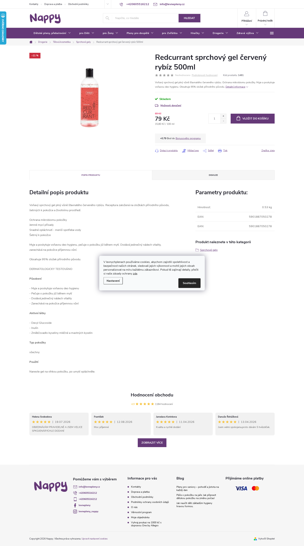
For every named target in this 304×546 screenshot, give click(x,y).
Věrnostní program (141, 512)
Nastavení (113, 281)
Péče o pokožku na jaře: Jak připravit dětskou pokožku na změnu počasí (196, 496)
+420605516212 (88, 493)
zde (135, 273)
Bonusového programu (188, 138)
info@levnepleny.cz (89, 486)
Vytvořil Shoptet (266, 538)
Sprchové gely (209, 250)
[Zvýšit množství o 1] (223, 116)
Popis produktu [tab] (90, 175)
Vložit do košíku (255, 119)
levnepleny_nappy (88, 511)
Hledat (189, 18)
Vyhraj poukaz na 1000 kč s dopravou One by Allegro (146, 524)
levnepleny (84, 505)
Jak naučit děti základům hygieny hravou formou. (194, 504)
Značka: (268, 150)
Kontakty (33, 4)
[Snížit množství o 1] (223, 121)
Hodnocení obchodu (152, 395)
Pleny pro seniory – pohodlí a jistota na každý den (197, 488)
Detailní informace (235, 87)
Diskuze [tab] (213, 175)
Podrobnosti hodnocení (204, 75)
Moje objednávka (140, 517)
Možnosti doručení (170, 105)
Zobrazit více (152, 443)
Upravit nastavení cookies (94, 538)
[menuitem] (52, 33)
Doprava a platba (53, 4)
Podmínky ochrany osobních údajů (150, 502)
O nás (134, 507)
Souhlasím (189, 283)
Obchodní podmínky (78, 4)
